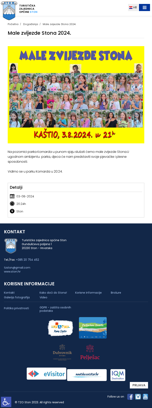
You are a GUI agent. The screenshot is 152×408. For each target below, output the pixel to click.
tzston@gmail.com (17, 268)
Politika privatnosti (16, 308)
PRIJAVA (139, 385)
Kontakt (9, 293)
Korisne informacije (88, 293)
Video (43, 297)
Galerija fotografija (17, 297)
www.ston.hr (12, 272)
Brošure (116, 293)
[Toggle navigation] (144, 7)
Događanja (30, 24)
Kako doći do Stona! (53, 293)
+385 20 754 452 (27, 260)
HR (134, 7)
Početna (13, 24)
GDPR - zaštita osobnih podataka (55, 309)
